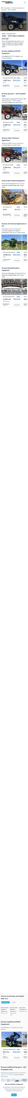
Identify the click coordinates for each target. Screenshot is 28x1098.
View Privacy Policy (17, 1090)
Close (14, 1094)
